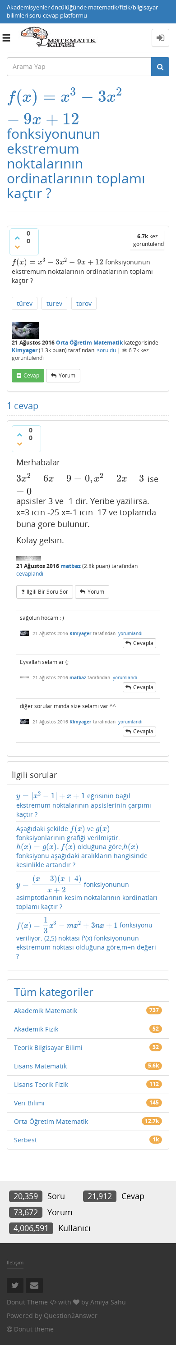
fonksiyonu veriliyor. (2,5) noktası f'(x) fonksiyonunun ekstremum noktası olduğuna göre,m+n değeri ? (86, 938)
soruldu (106, 350)
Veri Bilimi (29, 1103)
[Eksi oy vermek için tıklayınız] (17, 247)
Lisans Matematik (40, 1066)
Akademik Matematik (45, 1010)
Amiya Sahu (108, 1302)
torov (84, 303)
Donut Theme (27, 1302)
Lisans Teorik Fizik (41, 1084)
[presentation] (65, 96)
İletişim (15, 1262)
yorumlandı (130, 633)
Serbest (25, 1140)
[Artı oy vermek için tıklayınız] (17, 238)
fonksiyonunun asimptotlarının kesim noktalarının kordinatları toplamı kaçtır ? (86, 893)
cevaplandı (29, 573)
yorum (67, 375)
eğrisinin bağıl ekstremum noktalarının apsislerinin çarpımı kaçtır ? (83, 804)
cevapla (143, 643)
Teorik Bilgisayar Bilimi (48, 1047)
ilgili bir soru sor (47, 591)
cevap (31, 375)
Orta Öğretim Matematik (89, 342)
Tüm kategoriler (53, 991)
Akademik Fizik (36, 1029)
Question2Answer (70, 1315)
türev (24, 303)
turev (54, 303)
